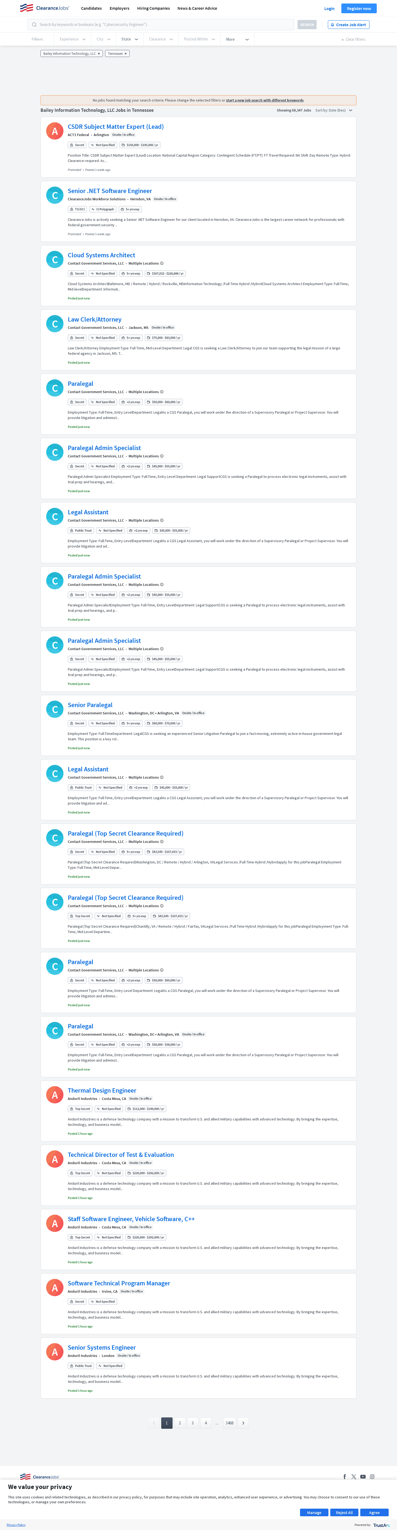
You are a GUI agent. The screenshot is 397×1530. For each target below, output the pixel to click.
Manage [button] (314, 1512)
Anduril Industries (82, 1098)
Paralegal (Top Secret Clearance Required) (126, 833)
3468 (229, 1423)
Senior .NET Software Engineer (110, 191)
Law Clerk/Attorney (95, 319)
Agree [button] (374, 1512)
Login (329, 8)
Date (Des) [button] (337, 110)
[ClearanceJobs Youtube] (363, 1476)
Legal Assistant (88, 512)
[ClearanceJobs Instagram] (372, 1476)
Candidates (91, 8)
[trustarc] (381, 1524)
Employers (119, 8)
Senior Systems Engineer (102, 1347)
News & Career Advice (197, 8)
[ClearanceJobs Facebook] (344, 1476)
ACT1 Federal (78, 134)
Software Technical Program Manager (119, 1283)
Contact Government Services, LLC (96, 263)
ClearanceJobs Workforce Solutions (97, 199)
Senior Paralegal (90, 705)
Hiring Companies (153, 8)
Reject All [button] (344, 1512)
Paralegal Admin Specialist (104, 448)
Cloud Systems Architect (101, 255)
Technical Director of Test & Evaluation (121, 1154)
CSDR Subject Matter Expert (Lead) (116, 126)
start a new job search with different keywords (265, 100)
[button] (129, 39)
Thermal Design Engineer (102, 1090)
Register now (359, 8)
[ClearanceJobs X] (354, 1476)
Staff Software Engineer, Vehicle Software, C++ (131, 1219)
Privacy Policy (16, 1525)
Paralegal (80, 383)
